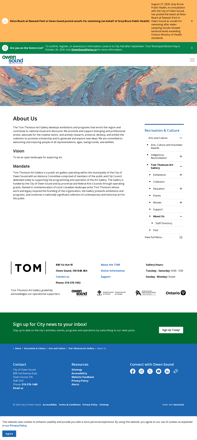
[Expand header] (192, 60)
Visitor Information (113, 270)
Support (106, 276)
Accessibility (79, 373)
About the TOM (110, 264)
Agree (9, 433)
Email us (18, 388)
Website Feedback (83, 377)
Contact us (62, 276)
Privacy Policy (18, 425)
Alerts (75, 384)
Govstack (178, 404)
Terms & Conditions (70, 404)
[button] (161, 237)
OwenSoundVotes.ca (84, 49)
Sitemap (77, 369)
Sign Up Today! (171, 330)
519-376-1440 (29, 384)
